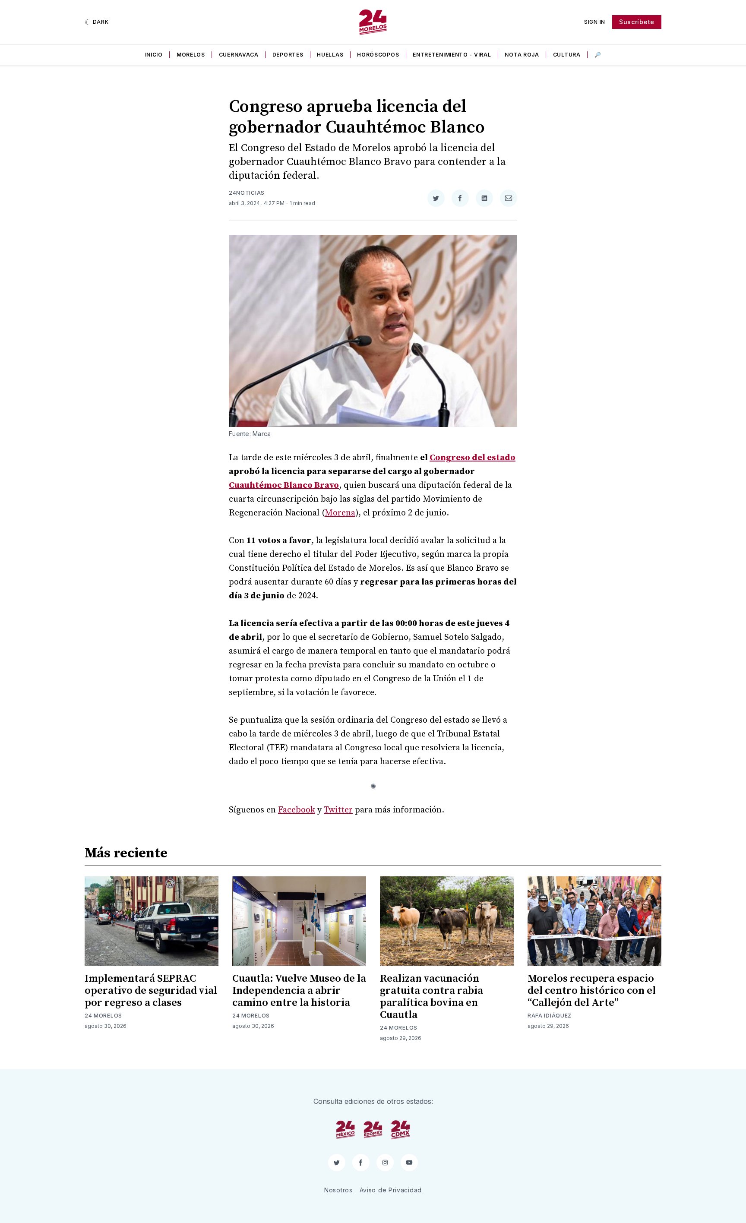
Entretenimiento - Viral (452, 54)
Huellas (330, 54)
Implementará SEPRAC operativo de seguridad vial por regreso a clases (151, 990)
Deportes (287, 54)
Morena (340, 513)
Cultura (567, 54)
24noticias (247, 193)
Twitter (338, 810)
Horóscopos (378, 54)
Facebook (296, 810)
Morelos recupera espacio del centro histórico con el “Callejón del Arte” (592, 990)
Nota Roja (522, 54)
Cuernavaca (239, 54)
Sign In (594, 22)
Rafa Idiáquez (550, 1015)
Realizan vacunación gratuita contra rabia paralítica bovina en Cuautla (431, 996)
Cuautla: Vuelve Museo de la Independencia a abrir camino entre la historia (299, 990)
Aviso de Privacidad (391, 1190)
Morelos (191, 54)
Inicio (154, 54)
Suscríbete (636, 21)
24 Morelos (103, 1015)
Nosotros (338, 1190)
